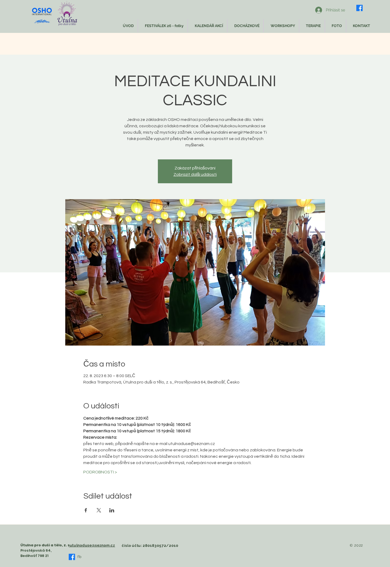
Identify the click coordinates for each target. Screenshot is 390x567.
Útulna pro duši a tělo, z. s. (45, 545)
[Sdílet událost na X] (98, 510)
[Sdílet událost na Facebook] (85, 510)
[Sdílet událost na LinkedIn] (111, 510)
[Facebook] (359, 8)
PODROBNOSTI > (100, 472)
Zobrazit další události (195, 174)
